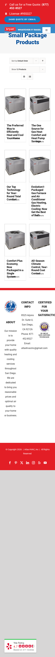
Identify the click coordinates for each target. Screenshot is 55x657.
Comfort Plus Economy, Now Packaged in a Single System (15, 268)
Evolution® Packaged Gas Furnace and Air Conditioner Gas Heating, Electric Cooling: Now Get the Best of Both (39, 201)
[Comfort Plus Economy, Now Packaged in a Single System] (15, 240)
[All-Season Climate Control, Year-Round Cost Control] (40, 240)
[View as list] (30, 77)
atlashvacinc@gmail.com (34, 348)
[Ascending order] (42, 61)
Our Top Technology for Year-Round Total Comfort (14, 193)
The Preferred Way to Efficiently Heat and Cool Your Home (15, 132)
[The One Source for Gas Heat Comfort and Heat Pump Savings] (40, 105)
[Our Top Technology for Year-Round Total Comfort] (15, 166)
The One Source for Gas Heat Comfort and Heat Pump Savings (38, 133)
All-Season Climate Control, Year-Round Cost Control (39, 267)
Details (16, 138)
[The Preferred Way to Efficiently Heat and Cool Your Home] (15, 105)
